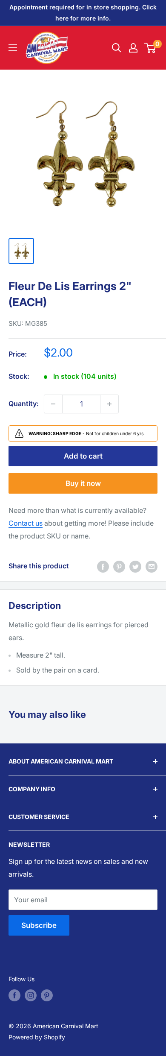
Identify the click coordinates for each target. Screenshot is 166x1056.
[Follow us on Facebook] (14, 995)
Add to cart (83, 456)
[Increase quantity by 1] (109, 404)
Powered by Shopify (37, 1037)
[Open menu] (13, 47)
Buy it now (83, 483)
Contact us (26, 523)
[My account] (133, 48)
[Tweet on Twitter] (135, 566)
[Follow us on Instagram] (31, 995)
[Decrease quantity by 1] (53, 404)
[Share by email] (151, 566)
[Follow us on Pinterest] (47, 995)
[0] (150, 48)
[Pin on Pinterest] (119, 566)
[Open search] (116, 48)
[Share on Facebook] (103, 566)
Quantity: (24, 403)
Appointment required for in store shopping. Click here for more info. (83, 12)
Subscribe (39, 925)
